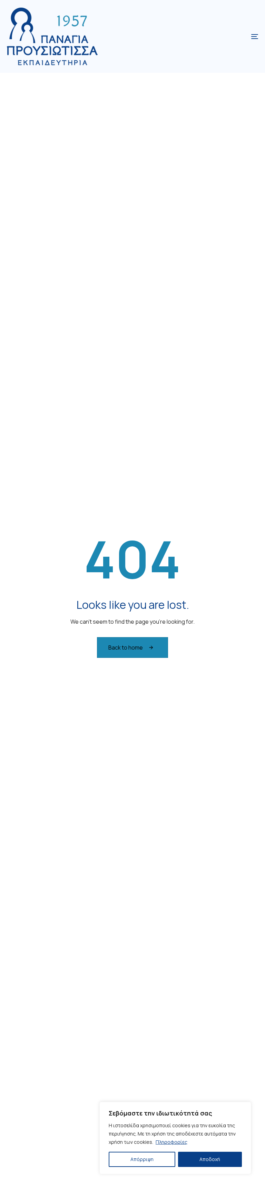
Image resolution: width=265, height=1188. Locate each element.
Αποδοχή (209, 1159)
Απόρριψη (142, 1159)
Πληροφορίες (171, 1142)
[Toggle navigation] (216, 36)
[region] (175, 1138)
